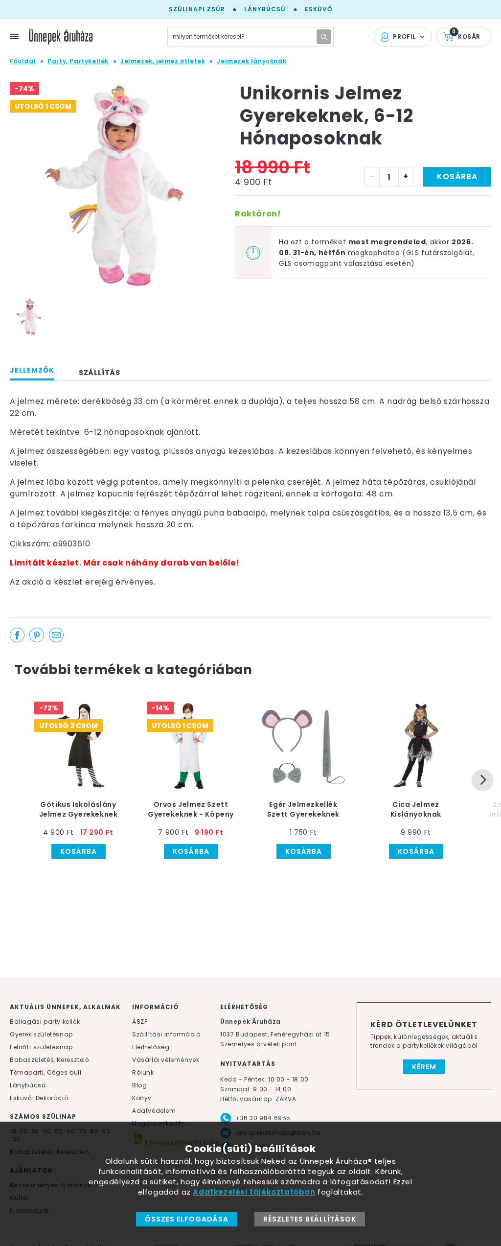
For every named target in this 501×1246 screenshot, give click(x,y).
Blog (139, 1085)
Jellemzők (32, 370)
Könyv (142, 1098)
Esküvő (318, 9)
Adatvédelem (154, 1110)
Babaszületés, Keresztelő (49, 1060)
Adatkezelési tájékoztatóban (254, 1192)
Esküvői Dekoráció (39, 1098)
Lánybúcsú (265, 9)
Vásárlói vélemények (165, 1060)
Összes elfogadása (186, 1219)
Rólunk (143, 1072)
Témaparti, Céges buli (46, 1072)
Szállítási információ (166, 1034)
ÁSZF (139, 1021)
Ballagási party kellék (45, 1021)
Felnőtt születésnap (41, 1047)
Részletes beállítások (309, 1219)
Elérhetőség (151, 1047)
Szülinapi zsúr (197, 9)
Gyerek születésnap (41, 1034)
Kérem (424, 1067)
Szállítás (99, 372)
